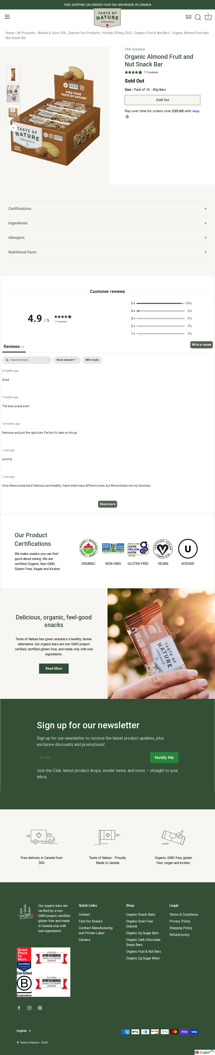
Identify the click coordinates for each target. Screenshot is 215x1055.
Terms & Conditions (183, 915)
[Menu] (7, 16)
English (22, 1031)
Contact (84, 915)
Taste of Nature (29, 1042)
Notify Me (164, 757)
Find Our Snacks (90, 921)
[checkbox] (92, 360)
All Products (26, 33)
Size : (129, 90)
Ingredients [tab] (18, 223)
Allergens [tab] (16, 238)
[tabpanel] (107, 434)
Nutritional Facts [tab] (22, 252)
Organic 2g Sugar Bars (142, 933)
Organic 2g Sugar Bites (143, 958)
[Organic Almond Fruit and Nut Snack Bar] (13, 74)
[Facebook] (19, 1008)
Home (9, 33)
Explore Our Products (84, 33)
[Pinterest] (40, 1008)
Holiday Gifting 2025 (117, 33)
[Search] (197, 17)
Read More (54, 668)
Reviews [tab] (14, 346)
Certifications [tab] (19, 209)
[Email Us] (188, 18)
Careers (84, 940)
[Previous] (13, 60)
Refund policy (179, 935)
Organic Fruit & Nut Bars (151, 33)
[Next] (13, 127)
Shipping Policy (180, 928)
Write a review (201, 344)
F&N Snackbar (135, 49)
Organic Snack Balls (140, 915)
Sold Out (162, 100)
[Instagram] (29, 1008)
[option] (13, 75)
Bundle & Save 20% (52, 33)
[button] (161, 303)
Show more (107, 504)
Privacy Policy (179, 921)
